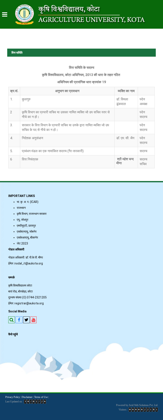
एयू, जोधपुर (22, 219)
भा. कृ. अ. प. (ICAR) (27, 202)
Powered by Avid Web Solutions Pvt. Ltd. (137, 405)
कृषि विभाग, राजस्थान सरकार (31, 213)
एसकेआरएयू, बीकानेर (27, 237)
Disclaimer (27, 397)
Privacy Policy (12, 397)
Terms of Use (41, 397)
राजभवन (21, 207)
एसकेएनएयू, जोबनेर (27, 231)
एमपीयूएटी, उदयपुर (26, 225)
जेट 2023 (23, 243)
